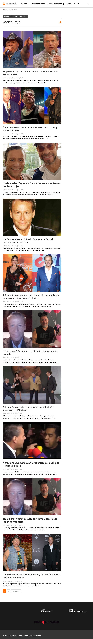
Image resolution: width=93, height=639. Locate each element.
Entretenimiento (38, 3)
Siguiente (15, 591)
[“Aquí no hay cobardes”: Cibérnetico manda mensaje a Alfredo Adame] (32, 105)
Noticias (24, 3)
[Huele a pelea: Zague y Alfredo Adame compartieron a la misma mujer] (32, 161)
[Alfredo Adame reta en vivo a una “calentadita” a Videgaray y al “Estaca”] (32, 385)
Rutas (68, 3)
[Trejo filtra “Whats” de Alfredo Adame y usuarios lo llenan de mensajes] (32, 496)
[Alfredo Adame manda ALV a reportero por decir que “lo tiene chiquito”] (32, 440)
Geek (50, 3)
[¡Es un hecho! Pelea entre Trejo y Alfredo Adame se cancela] (32, 329)
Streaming (59, 3)
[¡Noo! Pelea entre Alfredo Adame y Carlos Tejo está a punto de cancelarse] (32, 552)
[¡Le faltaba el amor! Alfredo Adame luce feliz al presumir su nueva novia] (32, 217)
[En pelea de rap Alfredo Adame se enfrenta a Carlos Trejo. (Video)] (32, 49)
